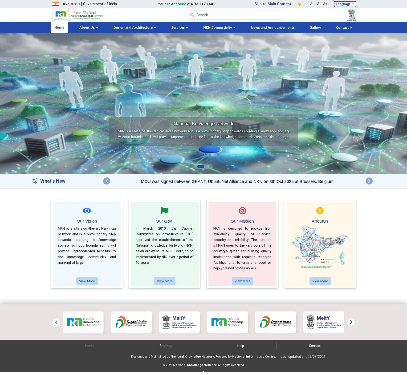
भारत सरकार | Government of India (90, 4)
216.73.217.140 (185, 4)
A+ (325, 4)
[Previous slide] (56, 322)
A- (311, 4)
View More (87, 281)
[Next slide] (351, 322)
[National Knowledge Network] (83, 321)
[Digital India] (131, 321)
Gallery (315, 27)
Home (59, 27)
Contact (315, 346)
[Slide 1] (199, 166)
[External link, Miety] (179, 321)
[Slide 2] (206, 166)
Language (343, 4)
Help (240, 346)
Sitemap (165, 346)
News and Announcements (273, 27)
